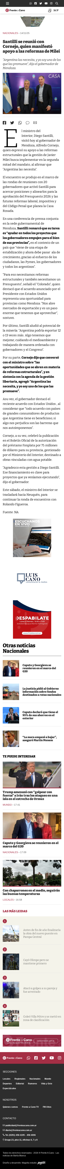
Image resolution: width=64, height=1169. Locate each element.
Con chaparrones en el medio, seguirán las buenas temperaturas (31, 892)
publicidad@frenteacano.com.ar (21, 1125)
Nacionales (10, 33)
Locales (8, 899)
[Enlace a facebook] (35, 3)
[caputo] (11, 715)
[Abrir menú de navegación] (7, 3)
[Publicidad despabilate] (32, 619)
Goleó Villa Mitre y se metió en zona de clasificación (42, 1018)
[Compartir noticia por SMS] (27, 122)
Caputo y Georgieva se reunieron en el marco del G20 (39, 668)
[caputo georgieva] (11, 668)
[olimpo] (11, 962)
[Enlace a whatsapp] (31, 3)
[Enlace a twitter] (40, 3)
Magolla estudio (29, 1163)
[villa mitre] (11, 1018)
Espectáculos (9, 1088)
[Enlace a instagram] (51, 3)
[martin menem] (11, 739)
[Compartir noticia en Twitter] (12, 122)
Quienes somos (10, 1107)
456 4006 (31, 1135)
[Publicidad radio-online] (32, 538)
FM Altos (47, 1107)
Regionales (20, 1079)
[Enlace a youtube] (46, 3)
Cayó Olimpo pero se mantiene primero (36, 961)
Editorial (20, 1083)
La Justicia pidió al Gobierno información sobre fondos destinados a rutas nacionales (42, 691)
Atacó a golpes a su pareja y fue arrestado (40, 990)
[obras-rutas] (11, 692)
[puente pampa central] (11, 933)
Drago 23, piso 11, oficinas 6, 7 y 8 (21, 1140)
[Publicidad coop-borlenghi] (32, 22)
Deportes (7, 1083)
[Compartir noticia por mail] (35, 122)
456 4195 (20, 1135)
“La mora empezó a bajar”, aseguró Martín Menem (40, 739)
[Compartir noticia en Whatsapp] (20, 123)
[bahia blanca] (32, 873)
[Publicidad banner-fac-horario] (32, 1041)
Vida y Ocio (46, 1083)
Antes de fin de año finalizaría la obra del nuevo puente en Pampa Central (42, 933)
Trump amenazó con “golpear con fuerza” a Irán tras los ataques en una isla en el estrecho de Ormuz (30, 795)
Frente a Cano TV (30, 1107)
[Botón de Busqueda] (57, 3)
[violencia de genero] (11, 990)
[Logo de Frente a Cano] (15, 10)
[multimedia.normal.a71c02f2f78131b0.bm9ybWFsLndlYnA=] (32, 93)
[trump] (32, 775)
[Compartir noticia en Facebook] (4, 122)
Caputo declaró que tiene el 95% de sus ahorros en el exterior (40, 715)
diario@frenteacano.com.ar (18, 1130)
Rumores (32, 1083)
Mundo (7, 804)
